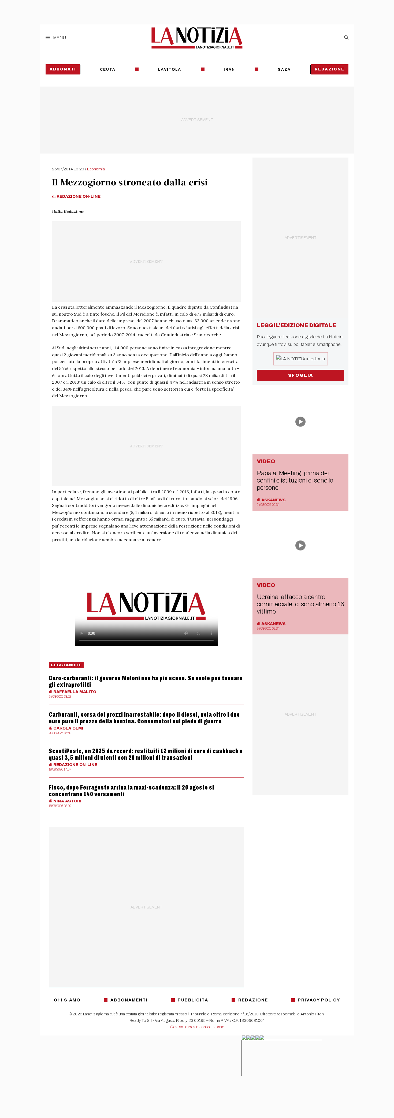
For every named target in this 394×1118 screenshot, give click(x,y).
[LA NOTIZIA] (196, 37)
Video (266, 461)
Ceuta (108, 70)
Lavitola (169, 70)
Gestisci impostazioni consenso (197, 1027)
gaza (284, 70)
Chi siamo (67, 1000)
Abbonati (63, 69)
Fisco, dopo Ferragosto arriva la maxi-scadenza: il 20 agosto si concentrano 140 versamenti (131, 791)
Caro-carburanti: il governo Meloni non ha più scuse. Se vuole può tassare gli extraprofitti (146, 681)
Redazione (329, 69)
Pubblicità (193, 1000)
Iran (229, 70)
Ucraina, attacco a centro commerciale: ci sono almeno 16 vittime (300, 604)
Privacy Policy (319, 1000)
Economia (96, 169)
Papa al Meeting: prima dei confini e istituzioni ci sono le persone (295, 480)
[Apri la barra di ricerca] (346, 37)
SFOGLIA (300, 375)
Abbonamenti (129, 1000)
